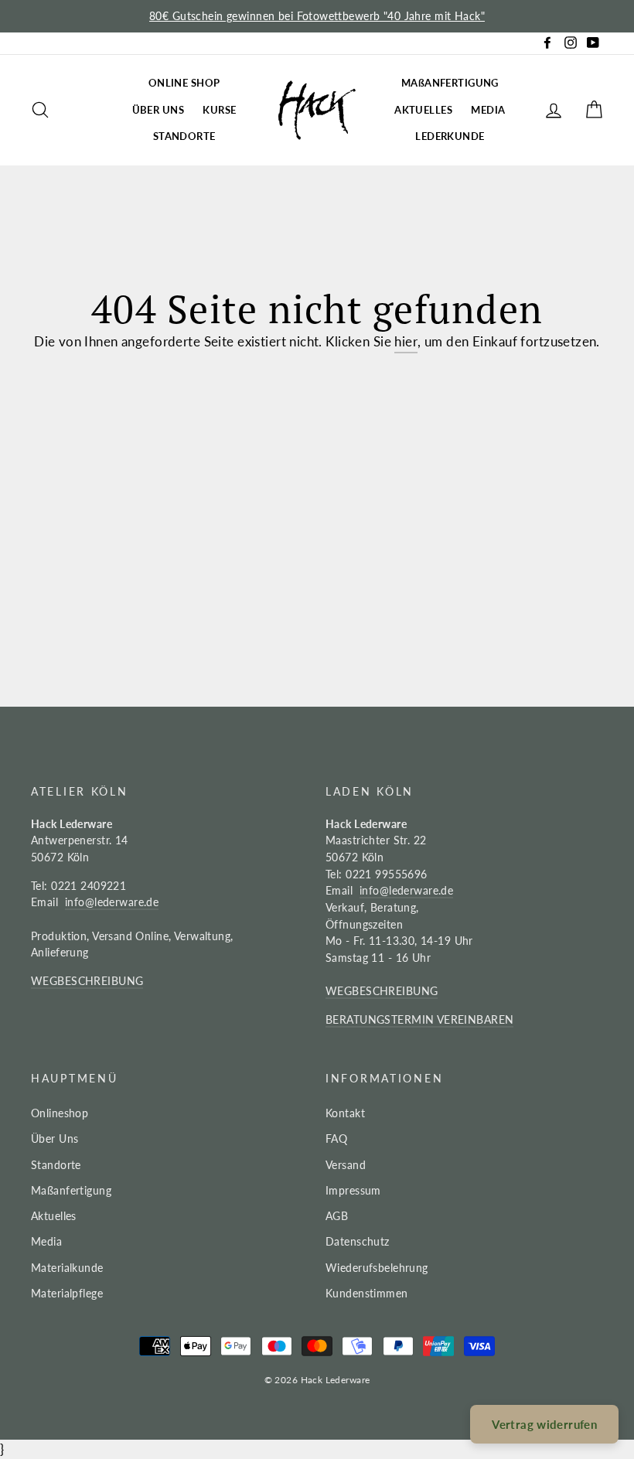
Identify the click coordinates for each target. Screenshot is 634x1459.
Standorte (56, 1164)
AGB (337, 1215)
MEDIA (488, 110)
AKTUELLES (423, 110)
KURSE (219, 110)
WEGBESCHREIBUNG (87, 980)
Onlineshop (59, 1113)
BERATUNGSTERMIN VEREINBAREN (419, 1019)
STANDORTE (184, 136)
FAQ (336, 1138)
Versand (346, 1164)
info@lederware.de (111, 901)
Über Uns (54, 1138)
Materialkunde (67, 1267)
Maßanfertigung (71, 1190)
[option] (317, 16)
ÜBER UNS (158, 110)
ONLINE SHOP (184, 83)
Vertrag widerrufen (544, 1424)
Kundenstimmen (367, 1293)
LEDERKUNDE (449, 136)
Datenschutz (358, 1241)
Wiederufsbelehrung (377, 1267)
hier (406, 341)
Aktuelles (54, 1215)
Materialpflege (67, 1293)
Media (46, 1241)
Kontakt (345, 1113)
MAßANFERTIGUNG (450, 83)
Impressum (353, 1190)
